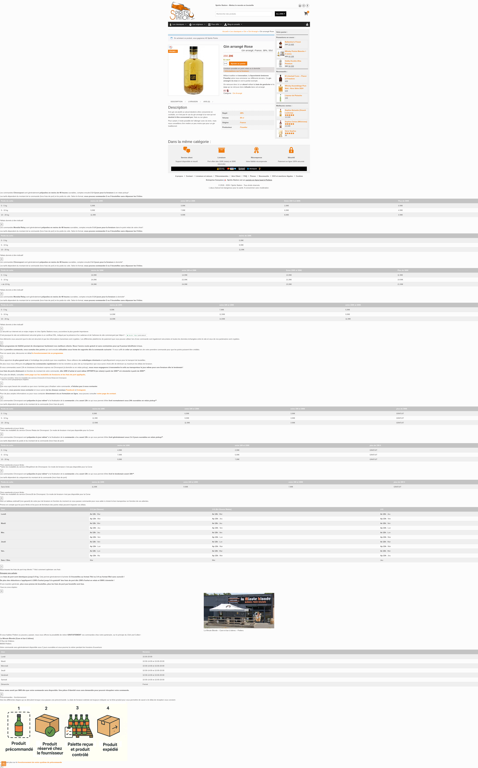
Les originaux (197, 24)
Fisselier (243, 127)
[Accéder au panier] (306, 14)
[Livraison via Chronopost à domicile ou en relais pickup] (252, 168)
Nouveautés (264, 176)
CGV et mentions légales (282, 176)
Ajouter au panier (238, 64)
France (243, 122)
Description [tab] (176, 102)
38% (241, 113)
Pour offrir (215, 24)
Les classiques (178, 24)
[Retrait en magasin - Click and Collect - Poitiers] (260, 168)
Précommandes (221, 176)
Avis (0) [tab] (206, 102)
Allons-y (280, 14)
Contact (189, 176)
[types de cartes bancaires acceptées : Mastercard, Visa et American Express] (231, 168)
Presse (253, 176)
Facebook (70, 390)
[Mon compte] (307, 24)
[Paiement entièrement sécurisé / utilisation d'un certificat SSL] (221, 168)
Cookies (299, 176)
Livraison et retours (204, 176)
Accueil (225, 31)
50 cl (242, 118)
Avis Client (235, 176)
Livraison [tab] (193, 102)
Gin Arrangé (253, 31)
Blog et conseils (234, 24)
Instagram (81, 390)
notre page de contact (106, 394)
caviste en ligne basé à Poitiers (259, 180)
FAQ (245, 176)
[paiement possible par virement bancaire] (241, 168)
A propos (179, 176)
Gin (245, 31)
